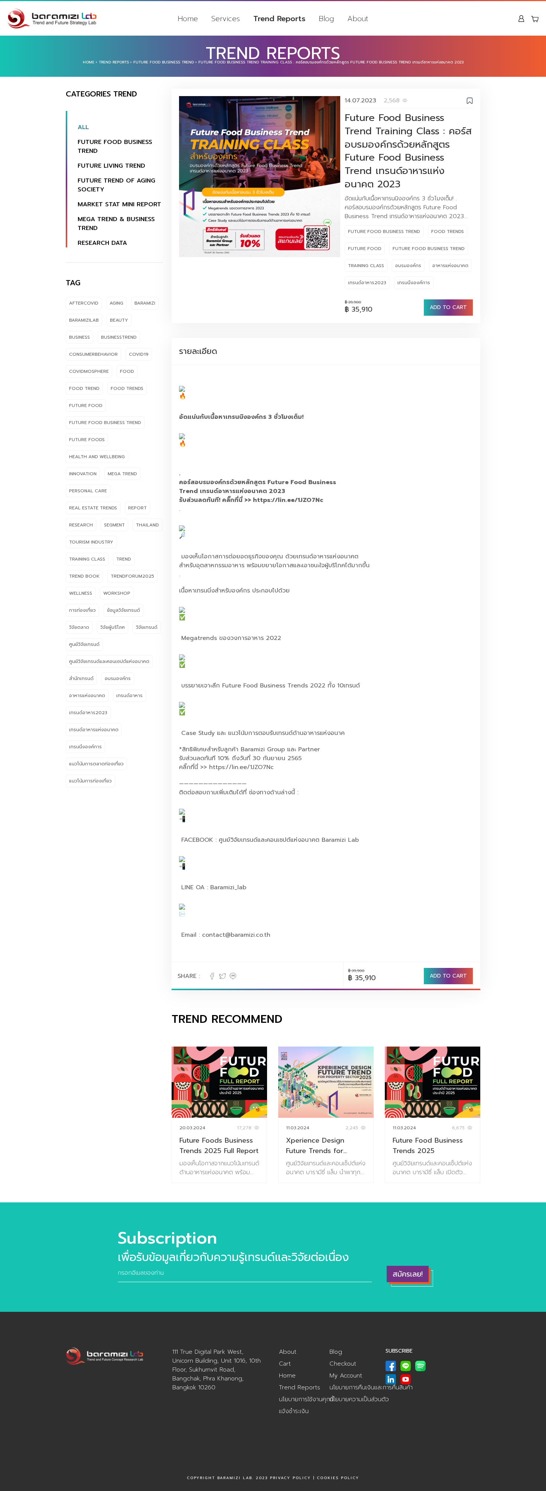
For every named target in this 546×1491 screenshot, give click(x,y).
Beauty (119, 320)
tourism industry (91, 542)
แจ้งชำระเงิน (294, 1411)
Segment (114, 525)
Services (225, 18)
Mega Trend (122, 473)
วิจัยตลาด (79, 627)
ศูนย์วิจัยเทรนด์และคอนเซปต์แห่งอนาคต (109, 661)
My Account (345, 1375)
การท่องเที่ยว (82, 610)
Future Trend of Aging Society (116, 185)
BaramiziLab (84, 320)
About (357, 18)
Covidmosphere (89, 371)
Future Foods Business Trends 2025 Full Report (219, 1145)
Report (137, 508)
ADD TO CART (448, 307)
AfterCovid (83, 303)
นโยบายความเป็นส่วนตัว (359, 1399)
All (83, 127)
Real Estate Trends (93, 508)
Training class (87, 559)
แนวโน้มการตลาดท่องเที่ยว (96, 764)
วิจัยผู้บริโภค (112, 627)
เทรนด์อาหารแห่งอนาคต (93, 729)
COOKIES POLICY (338, 1478)
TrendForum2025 (132, 576)
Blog (326, 18)
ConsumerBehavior (93, 354)
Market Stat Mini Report (119, 204)
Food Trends (127, 388)
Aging (116, 303)
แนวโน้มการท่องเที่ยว (90, 781)
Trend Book (84, 576)
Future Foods (87, 439)
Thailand (147, 525)
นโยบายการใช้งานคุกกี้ (306, 1399)
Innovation (83, 473)
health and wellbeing (97, 456)
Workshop (116, 593)
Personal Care (88, 490)
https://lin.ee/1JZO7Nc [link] (288, 500)
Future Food (86, 405)
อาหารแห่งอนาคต (87, 695)
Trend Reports (279, 18)
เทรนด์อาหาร (129, 695)
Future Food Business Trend (163, 62)
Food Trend (84, 388)
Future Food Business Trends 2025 (428, 1145)
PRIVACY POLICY (290, 1478)
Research (81, 525)
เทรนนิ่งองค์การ (85, 746)
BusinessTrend (119, 337)
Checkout (342, 1363)
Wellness (80, 593)
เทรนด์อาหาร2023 (88, 712)
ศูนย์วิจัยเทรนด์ (84, 644)
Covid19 (139, 354)
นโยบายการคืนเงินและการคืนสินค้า (371, 1387)
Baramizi (144, 303)
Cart (285, 1363)
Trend (123, 559)
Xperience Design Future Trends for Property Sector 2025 (322, 1145)
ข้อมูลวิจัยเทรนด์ (123, 610)
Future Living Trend (111, 165)
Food (127, 371)
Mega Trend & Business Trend (116, 224)
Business (79, 337)
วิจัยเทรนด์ (146, 627)
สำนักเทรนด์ (81, 678)
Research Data (102, 243)
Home (188, 18)
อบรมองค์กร (118, 678)
